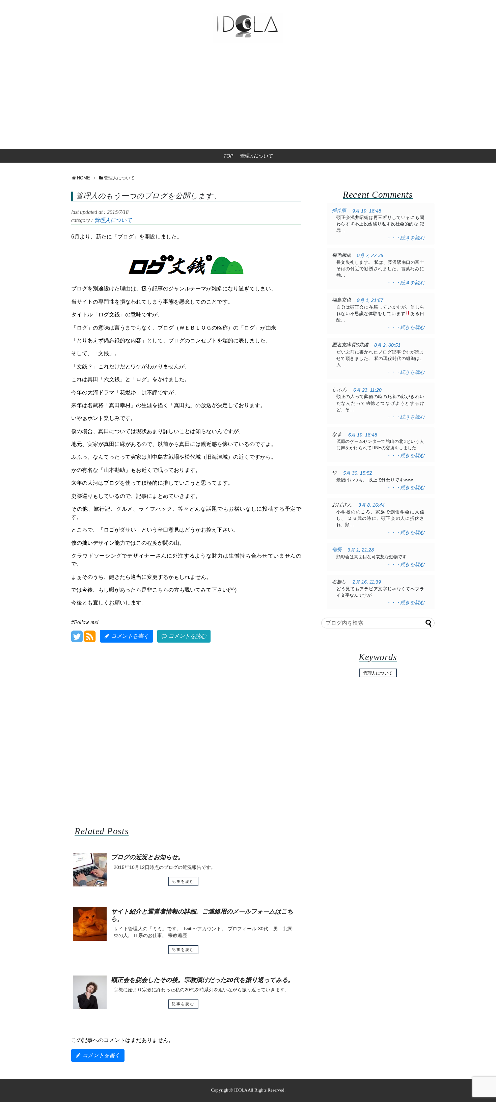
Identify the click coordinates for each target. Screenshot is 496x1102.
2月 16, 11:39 (367, 582)
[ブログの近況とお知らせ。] (90, 869)
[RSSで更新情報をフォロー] (89, 639)
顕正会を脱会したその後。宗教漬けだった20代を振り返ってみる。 (202, 980)
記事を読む (183, 881)
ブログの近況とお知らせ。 (147, 857)
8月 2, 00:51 (387, 345)
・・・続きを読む (405, 238)
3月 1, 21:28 (361, 550)
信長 (336, 549)
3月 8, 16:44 (371, 505)
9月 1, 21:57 (370, 300)
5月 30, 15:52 (357, 473)
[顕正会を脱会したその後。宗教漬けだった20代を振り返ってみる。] (90, 992)
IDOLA (240, 1090)
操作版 (339, 210)
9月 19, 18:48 (366, 211)
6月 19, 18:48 (362, 434)
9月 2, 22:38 (370, 255)
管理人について (256, 156)
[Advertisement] (248, 98)
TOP (228, 156)
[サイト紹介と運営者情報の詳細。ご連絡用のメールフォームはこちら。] (90, 924)
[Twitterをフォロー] (76, 639)
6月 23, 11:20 (367, 390)
